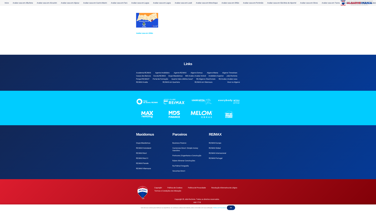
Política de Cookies (174, 188)
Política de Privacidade (197, 188)
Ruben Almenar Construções (183, 161)
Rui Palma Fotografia (180, 166)
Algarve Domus (197, 73)
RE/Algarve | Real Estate (205, 79)
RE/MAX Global (215, 148)
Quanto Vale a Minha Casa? (182, 79)
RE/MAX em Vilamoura (203, 82)
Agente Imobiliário (162, 73)
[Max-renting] (147, 114)
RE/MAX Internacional (217, 153)
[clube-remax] (174, 101)
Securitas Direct (178, 171)
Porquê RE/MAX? (142, 79)
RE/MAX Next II (142, 158)
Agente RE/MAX (180, 73)
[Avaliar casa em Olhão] (147, 27)
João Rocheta (231, 76)
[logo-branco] (229, 101)
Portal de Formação (160, 79)
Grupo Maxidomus (175, 76)
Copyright (158, 188)
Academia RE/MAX (143, 73)
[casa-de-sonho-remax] (147, 101)
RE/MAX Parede (142, 163)
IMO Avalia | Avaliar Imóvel (195, 76)
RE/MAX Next (141, 153)
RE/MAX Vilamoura (143, 168)
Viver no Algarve (233, 82)
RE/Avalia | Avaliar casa (228, 79)
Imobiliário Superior (216, 76)
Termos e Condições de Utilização (167, 191)
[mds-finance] (174, 114)
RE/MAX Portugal (215, 158)
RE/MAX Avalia (142, 82)
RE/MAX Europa (215, 143)
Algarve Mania (212, 73)
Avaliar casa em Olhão (144, 33)
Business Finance (179, 143)
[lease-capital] (202, 101)
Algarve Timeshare (229, 73)
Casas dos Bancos (143, 76)
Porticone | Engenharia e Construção (186, 156)
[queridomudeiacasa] (229, 114)
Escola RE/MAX (160, 76)
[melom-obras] (202, 114)
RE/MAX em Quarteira (171, 82)
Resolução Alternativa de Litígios (224, 188)
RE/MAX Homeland (143, 148)
